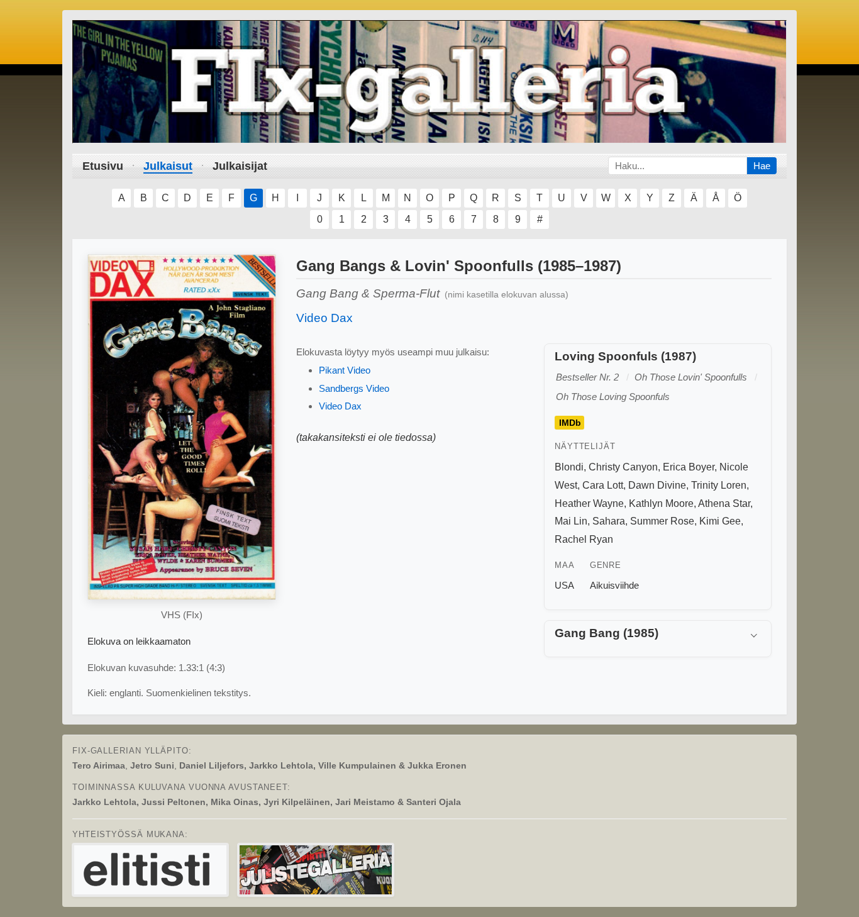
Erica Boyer (688, 467)
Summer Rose (662, 521)
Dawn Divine (657, 485)
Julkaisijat (240, 166)
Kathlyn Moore (661, 503)
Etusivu (102, 166)
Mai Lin (571, 521)
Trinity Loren (718, 485)
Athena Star (724, 503)
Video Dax (324, 318)
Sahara (608, 521)
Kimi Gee (720, 521)
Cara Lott (602, 485)
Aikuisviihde (614, 585)
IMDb (570, 423)
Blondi (569, 467)
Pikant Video (344, 370)
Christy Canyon (623, 467)
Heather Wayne (589, 503)
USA (564, 585)
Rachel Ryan (584, 539)
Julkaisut (167, 166)
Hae (761, 165)
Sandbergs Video (354, 388)
